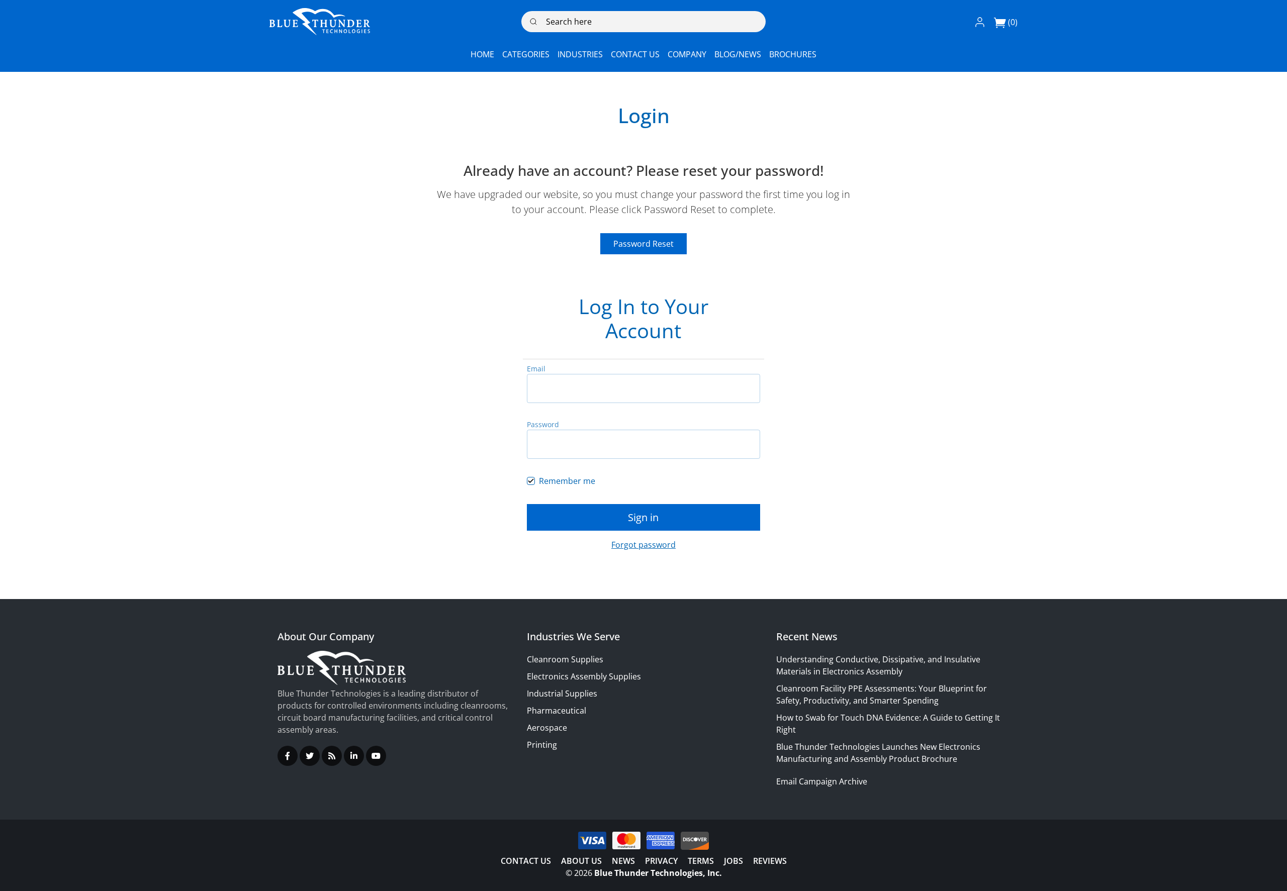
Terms (701, 860)
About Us (581, 860)
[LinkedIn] (354, 756)
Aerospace (547, 727)
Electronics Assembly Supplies (584, 676)
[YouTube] (376, 756)
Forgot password (643, 544)
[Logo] (319, 21)
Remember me (567, 480)
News (623, 860)
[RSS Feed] (332, 756)
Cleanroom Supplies (565, 659)
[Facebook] (288, 756)
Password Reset (643, 243)
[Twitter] (310, 756)
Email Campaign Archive (821, 781)
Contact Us (526, 860)
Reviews (770, 860)
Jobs (733, 860)
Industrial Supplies (562, 693)
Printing (542, 744)
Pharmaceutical (556, 710)
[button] (980, 21)
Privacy (661, 860)
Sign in (643, 517)
